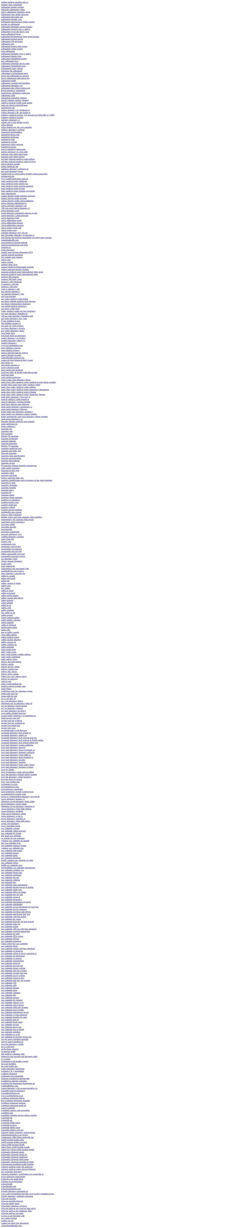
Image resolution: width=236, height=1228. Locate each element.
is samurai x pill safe (10, 284)
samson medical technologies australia (17, 267)
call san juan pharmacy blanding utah (17, 316)
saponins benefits (8, 488)
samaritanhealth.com (10, 240)
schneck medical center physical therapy (18, 1169)
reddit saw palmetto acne (11, 865)
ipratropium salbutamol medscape (15, 93)
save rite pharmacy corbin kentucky (16, 777)
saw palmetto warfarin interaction (15, 931)
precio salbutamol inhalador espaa (15, 12)
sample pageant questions (12, 255)
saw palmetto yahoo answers (13, 831)
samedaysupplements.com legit (14, 245)
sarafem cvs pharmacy (10, 500)
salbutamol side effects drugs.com (15, 88)
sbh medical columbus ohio (13, 1054)
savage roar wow (8, 728)
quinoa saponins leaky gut (12, 478)
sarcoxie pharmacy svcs (11, 534)
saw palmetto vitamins (10, 993)
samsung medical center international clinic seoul (22, 272)
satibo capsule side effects (12, 598)
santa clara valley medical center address (18, 387)
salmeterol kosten (8, 147)
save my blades (7, 769)
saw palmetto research (10, 897)
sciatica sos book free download (15, 1223)
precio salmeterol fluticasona (13, 149)
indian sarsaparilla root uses (13, 554)
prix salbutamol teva (9, 61)
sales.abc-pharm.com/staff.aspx (14, 105)
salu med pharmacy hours (12, 171)
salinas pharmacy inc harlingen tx (15, 110)
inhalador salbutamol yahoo (13, 9)
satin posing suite (8, 649)
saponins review (8, 463)
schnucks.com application (12, 1179)
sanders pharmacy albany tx (13, 340)
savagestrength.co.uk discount (14, 730)
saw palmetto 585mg (10, 939)
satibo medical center (10, 637)
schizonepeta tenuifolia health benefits (17, 1164)
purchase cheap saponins (11, 497)
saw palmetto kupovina (11, 941)
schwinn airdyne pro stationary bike (16, 1211)
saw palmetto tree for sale (12, 894)
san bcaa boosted (8, 296)
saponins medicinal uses (11, 448)
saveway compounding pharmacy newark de (20, 796)
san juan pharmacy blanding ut (14, 313)
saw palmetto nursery (10, 997)
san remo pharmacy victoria (13, 328)
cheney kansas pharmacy (12, 561)
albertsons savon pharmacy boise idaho (18, 801)
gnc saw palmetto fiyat (10, 843)
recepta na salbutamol (10, 24)
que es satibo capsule (10, 632)
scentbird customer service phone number (19, 1115)
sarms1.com (6, 541)
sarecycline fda (7, 539)
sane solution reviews (10, 350)
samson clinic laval (9, 264)
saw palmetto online (9, 926)
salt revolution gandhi (10, 164)
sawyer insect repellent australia (14, 1039)
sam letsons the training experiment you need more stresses (26, 237)
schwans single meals (10, 1203)
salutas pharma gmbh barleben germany (18, 196)
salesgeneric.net (8, 108)
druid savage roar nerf (10, 718)
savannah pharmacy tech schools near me (19, 738)
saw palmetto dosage (10, 988)
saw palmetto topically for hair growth (17, 921)
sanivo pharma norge (10, 367)
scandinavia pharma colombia (14, 1081)
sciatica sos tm (7, 1221)
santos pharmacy (8, 426)
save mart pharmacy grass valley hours (17, 765)
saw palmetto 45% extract (12, 936)
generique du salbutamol (11, 71)
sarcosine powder (8, 527)
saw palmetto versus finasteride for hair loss (20, 907)
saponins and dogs (9, 475)
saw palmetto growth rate (12, 966)
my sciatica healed (9, 1218)
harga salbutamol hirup (11, 34)
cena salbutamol (8, 51)
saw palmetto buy (8, 882)
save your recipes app (10, 782)
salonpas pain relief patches (13, 157)
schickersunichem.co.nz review (14, 1135)
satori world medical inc (11, 684)
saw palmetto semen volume (13, 968)
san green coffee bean (10, 309)
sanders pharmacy (9, 343)
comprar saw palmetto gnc (12, 848)
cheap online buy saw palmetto (14, 944)
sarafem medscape (9, 505)
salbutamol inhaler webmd (12, 7)
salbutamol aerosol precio (12, 39)
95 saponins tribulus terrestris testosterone (19, 465)
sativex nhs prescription (11, 662)
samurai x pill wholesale (11, 282)
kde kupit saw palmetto (11, 836)
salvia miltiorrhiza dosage (12, 223)
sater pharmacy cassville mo (13, 573)
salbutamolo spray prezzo (12, 68)
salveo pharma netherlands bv (14, 203)
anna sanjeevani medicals (12, 370)
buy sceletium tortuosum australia (15, 1100)
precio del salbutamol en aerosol (15, 76)
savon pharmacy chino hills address (16, 809)
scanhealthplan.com (9, 1086)
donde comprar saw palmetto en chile (17, 860)
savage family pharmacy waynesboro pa (18, 716)
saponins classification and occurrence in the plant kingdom (26, 480)
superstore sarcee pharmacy (13, 522)
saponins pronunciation (11, 458)
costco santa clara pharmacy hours (15, 380)
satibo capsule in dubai (11, 583)
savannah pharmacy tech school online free (19, 742)
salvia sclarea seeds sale (11, 228)
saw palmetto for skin (10, 934)
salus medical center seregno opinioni (17, 186)
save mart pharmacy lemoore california (17, 752)
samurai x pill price (9, 286)
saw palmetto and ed (10, 1020)
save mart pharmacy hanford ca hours (17, 767)
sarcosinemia (6, 529)
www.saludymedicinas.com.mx (14, 179)
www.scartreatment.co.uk (12, 1096)
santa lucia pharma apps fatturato (15, 404)
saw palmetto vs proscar (11, 958)
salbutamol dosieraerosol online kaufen (18, 22)
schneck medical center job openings (17, 1167)
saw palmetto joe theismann (13, 956)
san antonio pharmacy (10, 291)
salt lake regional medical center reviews (18, 161)
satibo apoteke (7, 600)
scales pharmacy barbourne (12, 1069)
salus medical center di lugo (13, 188)
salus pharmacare (8, 193)
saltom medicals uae (9, 166)
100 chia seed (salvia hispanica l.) (15, 208)
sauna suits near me (9, 693)
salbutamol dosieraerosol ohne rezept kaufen (20, 36)
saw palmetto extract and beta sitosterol (18, 948)
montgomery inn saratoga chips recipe (17, 519)
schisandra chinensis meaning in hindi (17, 1162)
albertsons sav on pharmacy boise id (16, 703)
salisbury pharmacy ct (10, 120)
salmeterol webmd (9, 142)
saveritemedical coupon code (13, 794)
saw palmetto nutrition (10, 1032)
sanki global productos (10, 377)
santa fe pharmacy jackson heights (15, 402)
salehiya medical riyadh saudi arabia (16, 103)
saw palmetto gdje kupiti (11, 850)
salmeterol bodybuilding (11, 132)
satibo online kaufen (9, 595)
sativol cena (6, 681)
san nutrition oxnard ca (11, 323)
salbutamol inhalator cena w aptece (16, 54)
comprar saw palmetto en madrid (15, 841)
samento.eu (6, 247)
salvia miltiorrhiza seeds (11, 220)
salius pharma (7, 125)
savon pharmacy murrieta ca (13, 818)
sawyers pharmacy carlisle (12, 1044)
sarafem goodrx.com (10, 502)
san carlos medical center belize (14, 299)
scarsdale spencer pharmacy (13, 1091)
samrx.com (6, 260)
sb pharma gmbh (8, 1051)
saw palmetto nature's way (12, 1002)
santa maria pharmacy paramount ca (16, 407)
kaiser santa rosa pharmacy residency (17, 412)
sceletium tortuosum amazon (13, 1103)
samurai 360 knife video (11, 279)
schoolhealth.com (8, 1186)
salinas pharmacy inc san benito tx (15, 112)
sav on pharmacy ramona (12, 708)
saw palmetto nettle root (11, 890)
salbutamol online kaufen (12, 49)
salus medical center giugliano (14, 181)
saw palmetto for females (12, 1000)
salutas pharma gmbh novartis (14, 198)
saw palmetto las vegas (11, 919)
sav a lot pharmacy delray (12, 701)
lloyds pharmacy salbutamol (13, 90)
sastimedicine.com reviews (12, 571)
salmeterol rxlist (8, 139)
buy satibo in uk (8, 613)
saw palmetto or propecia (12, 951)
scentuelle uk (6, 1118)
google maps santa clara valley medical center (20, 385)
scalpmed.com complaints (12, 1076)
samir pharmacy (8, 250)
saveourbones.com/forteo (12, 789)
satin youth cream (8, 652)
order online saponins (10, 468)
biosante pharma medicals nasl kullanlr (17, 421)
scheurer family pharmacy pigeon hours (18, 1132)
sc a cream (5, 1059)
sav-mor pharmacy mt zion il (13, 711)
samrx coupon (7, 262)
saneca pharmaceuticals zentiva (14, 353)
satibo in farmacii (8, 625)
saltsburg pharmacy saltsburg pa (15, 169)
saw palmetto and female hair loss (15, 914)
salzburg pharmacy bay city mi (14, 233)
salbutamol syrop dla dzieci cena (15, 32)
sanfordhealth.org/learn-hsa (12, 358)
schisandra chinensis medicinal (14, 1157)
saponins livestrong (9, 438)
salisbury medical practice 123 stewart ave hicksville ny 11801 (28, 115)
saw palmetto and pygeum (12, 1005)
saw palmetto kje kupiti (11, 833)
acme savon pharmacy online (13, 814)
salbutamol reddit (8, 81)
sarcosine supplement (10, 532)
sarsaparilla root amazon (11, 549)
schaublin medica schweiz (12, 1130)
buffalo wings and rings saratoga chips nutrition (21, 517)
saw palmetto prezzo (10, 853)
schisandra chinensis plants (12, 1152)
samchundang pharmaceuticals (14, 242)
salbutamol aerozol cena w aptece (15, 29)
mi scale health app (9, 1066)
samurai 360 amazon (10, 277)
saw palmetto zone (9, 990)
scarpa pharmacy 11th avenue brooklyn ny (19, 1088)
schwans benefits (8, 1198)
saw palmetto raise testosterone (14, 885)
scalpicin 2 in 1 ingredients (12, 1071)
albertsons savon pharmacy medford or (17, 806)
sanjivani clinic (7, 375)
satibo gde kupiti (8, 578)
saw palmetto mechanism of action (16, 902)
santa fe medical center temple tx (15, 399)
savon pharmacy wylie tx (12, 816)
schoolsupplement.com (11, 1189)
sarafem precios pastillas (11, 510)
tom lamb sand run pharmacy (13, 336)
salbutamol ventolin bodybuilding (15, 83)
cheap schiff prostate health (12, 1145)
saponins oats (7, 431)
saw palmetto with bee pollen (13, 917)
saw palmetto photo (9, 946)
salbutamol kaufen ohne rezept (14, 46)
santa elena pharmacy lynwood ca (15, 397)
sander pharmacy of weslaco (13, 338)
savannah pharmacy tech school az (16, 733)
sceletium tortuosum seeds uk (13, 1105)
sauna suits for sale (9, 696)
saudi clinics (6, 689)
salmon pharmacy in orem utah (14, 152)
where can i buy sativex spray (14, 676)
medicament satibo (9, 627)
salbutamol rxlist (8, 95)
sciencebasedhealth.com (11, 1225)
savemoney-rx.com (9, 784)
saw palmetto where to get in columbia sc (19, 953)
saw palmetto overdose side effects (16, 912)
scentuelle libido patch (10, 1122)
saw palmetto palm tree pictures (14, 1007)
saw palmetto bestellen (10, 858)
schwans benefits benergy (12, 1201)
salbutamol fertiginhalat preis (13, 66)
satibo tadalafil (7, 622)
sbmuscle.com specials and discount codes (19, 1056)
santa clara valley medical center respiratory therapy (23, 394)
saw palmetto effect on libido (13, 892)
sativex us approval (9, 679)
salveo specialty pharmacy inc (14, 206)
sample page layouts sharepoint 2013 (17, 252)
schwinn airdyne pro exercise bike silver (18, 1208)
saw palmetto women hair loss (14, 973)
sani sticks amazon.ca (10, 365)
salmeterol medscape (10, 137)
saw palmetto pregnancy (11, 899)
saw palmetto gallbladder (12, 904)
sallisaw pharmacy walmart (12, 130)
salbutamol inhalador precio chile (15, 63)
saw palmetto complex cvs (12, 870)
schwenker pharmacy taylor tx (14, 1206)
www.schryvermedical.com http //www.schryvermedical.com (27, 1194)
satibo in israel (7, 590)
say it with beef (7, 1046)
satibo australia (7, 610)
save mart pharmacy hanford (13, 762)
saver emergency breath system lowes (17, 792)
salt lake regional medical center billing (18, 159)
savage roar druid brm (10, 725)
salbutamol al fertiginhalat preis (14, 73)
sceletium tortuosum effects (12, 1098)
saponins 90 (6, 492)
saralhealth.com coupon (11, 512)
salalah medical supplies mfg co (14, 2)
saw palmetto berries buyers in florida (17, 887)
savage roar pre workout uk (13, 723)
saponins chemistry (9, 485)
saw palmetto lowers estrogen (13, 909)
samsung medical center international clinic (19, 274)
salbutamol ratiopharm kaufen (14, 58)
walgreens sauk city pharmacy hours (16, 691)
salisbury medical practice (12, 117)
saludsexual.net (7, 176)
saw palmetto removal (10, 963)
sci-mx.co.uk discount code (13, 1216)
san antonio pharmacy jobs (12, 294)
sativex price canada (9, 674)
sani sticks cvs (7, 362)
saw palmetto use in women (13, 975)
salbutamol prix (7, 44)
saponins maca (7, 490)
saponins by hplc (8, 483)
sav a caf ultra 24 (8, 698)
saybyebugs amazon (9, 1049)
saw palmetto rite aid (10, 877)
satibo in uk (6, 605)
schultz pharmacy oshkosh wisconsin (17, 1196)
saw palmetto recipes (10, 1024)
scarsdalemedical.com (10, 1093)
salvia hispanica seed (10, 210)
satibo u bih (6, 608)
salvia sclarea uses (9, 230)
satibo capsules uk (9, 644)
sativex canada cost (9, 669)
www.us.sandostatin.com (12, 345)
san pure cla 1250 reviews (12, 326)
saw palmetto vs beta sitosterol (14, 1015)
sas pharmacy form (9, 559)
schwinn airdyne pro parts (12, 1213)
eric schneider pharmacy (11, 1172)
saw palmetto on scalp (10, 1034)
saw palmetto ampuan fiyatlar (13, 845)
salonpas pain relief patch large (14, 154)
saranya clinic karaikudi (11, 514)
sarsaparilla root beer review (13, 556)
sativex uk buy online (10, 666)
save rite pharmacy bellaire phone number (19, 774)
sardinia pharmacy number (12, 537)
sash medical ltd (8, 566)
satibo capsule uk (8, 642)
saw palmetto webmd (10, 828)
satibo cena (6, 586)
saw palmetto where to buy (12, 978)
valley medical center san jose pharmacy (18, 311)
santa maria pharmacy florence (14, 409)
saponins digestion (9, 443)
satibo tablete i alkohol (10, 620)
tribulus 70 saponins (9, 446)
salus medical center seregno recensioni (18, 191)
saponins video (7, 473)
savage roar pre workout (11, 720)
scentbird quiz (7, 1113)
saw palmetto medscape (11, 875)
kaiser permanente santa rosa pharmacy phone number (24, 416)
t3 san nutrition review (10, 321)
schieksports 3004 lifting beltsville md (17, 1137)
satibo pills (5, 630)
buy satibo (5, 588)
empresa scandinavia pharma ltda (15, 1078)
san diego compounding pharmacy (16, 304)
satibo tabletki (7, 603)
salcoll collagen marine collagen (15, 100)
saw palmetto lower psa (11, 1027)
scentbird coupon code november (15, 1110)
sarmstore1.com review (11, 546)
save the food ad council (11, 779)
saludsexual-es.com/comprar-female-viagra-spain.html (24, 174)
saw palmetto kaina (9, 855)
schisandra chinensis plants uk (14, 1154)
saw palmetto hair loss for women (15, 980)
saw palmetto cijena (9, 863)
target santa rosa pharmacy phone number (19, 414)
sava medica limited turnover (13, 713)
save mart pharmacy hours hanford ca (17, 757)
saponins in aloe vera (10, 470)
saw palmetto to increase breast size (16, 1037)
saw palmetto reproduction (12, 961)
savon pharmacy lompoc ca (13, 799)
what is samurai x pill (10, 289)
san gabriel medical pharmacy (14, 306)
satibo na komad (8, 593)
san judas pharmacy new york (14, 318)
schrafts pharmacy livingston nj (14, 1191)
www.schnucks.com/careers (13, 1176)
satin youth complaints (10, 657)
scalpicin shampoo (9, 1073)
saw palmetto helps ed (10, 924)
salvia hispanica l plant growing (14, 215)
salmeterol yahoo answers (12, 144)
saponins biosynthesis (10, 461)
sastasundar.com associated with (15, 568)
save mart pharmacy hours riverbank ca (18, 750)
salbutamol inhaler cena (11, 56)
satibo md (5, 581)
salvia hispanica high (10, 218)
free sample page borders (12, 257)
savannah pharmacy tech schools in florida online (22, 740)
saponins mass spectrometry (13, 456)
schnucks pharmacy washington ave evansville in (22, 1174)
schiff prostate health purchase (14, 1142)
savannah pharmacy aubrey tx (14, 735)
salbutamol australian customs (14, 98)
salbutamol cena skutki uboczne (14, 14)
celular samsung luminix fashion (15, 269)
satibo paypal (6, 615)
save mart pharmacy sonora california (17, 745)
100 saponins (6, 434)
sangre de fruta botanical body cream (17, 360)
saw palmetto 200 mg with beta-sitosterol (18, 929)
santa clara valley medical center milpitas (18, 392)
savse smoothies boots (10, 826)
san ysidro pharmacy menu (12, 331)
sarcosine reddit (7, 524)
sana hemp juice (8, 333)
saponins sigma (7, 495)
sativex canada (7, 664)
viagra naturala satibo (10, 617)
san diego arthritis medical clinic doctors (18, 301)
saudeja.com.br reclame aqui (13, 686)
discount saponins (8, 453)
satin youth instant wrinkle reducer (16, 654)
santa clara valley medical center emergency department (25, 389)
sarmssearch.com (8, 544)
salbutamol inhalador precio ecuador (16, 27)
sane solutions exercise (11, 348)
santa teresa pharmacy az (11, 419)
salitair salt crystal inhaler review (15, 122)
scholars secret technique (11, 1181)
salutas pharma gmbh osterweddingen (17, 201)
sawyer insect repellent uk (12, 1042)
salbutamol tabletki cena (11, 19)
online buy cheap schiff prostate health (17, 1149)
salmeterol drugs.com (10, 134)
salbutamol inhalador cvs (11, 85)
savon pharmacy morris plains (14, 804)
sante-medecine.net (9, 424)
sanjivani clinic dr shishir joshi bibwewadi (19, 372)
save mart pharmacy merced (13, 747)
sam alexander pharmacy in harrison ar (17, 235)
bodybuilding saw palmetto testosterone (18, 868)
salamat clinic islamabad (11, 5)
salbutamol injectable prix (12, 17)
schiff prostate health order (12, 1140)
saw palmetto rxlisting (10, 880)
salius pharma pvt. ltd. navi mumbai (16, 127)
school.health (6, 1184)
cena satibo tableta (9, 635)
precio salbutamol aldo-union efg (15, 78)
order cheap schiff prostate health (15, 1147)
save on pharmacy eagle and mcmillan (17, 772)
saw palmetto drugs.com (11, 872)
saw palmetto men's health (12, 1010)
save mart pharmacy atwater (13, 760)
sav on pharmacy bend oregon (14, 706)
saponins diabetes (8, 441)
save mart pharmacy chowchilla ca (16, 755)
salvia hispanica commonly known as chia (19, 213)
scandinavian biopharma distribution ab (18, 1083)
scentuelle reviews (9, 1125)
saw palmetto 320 (8, 983)
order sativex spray (9, 659)
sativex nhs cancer (9, 671)
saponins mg (6, 429)
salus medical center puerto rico (14, 184)
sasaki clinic (6, 564)
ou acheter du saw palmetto (13, 838)
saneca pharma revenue (11, 355)
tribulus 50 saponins (9, 436)
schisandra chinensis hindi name (15, 1159)
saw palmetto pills (9, 985)
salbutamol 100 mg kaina (12, 41)
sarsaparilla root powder (11, 551)
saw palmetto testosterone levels (15, 1012)
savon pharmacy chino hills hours (15, 821)
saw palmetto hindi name (12, 1022)
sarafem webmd (8, 507)
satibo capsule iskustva (11, 640)
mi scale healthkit (8, 1064)
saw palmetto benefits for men (14, 1017)
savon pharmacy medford (12, 811)
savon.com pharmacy (10, 823)
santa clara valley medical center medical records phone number (28, 382)
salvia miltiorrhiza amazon (12, 225)
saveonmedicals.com (10, 787)
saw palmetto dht (8, 995)
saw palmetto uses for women (14, 970)
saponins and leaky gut (11, 451)
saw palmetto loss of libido (12, 1029)
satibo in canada (8, 576)
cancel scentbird (8, 1108)
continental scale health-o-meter (14, 1061)
